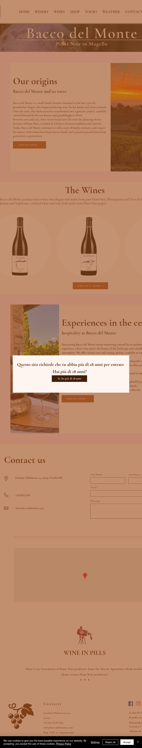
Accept (127, 742)
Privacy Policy (63, 743)
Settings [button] (95, 742)
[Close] (138, 742)
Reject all (110, 742)
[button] (69, 378)
